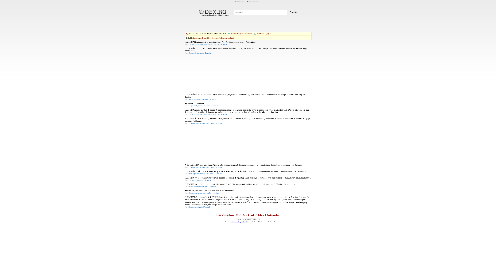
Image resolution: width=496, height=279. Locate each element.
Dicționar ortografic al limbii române (200, 106)
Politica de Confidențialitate (269, 215)
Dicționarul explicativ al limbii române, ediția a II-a (204, 44)
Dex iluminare (239, 2)
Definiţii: (189, 38)
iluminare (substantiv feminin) (223, 38)
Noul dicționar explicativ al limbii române (201, 123)
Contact (232, 215)
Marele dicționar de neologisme (198, 99)
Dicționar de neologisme (196, 53)
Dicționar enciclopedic (196, 207)
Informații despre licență (239, 222)
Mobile (239, 215)
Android (253, 215)
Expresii (246, 215)
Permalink (224, 44)
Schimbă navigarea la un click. (241, 33)
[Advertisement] (248, 24)
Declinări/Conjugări (264, 33)
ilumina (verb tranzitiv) (201, 38)
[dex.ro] (214, 12)
